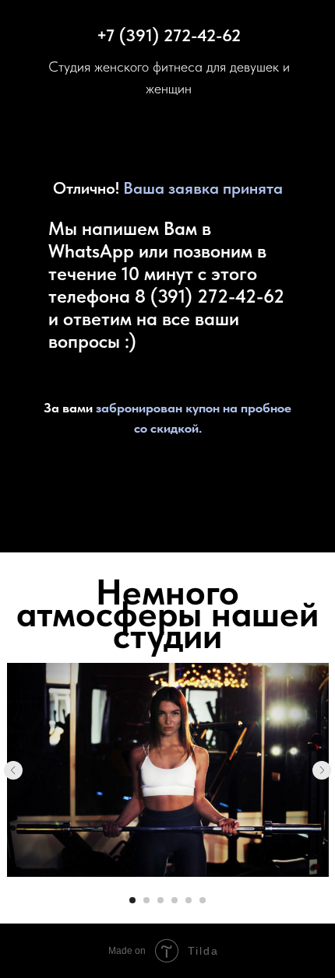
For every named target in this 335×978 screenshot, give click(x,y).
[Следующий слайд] (321, 770)
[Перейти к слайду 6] (202, 900)
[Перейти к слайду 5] (188, 900)
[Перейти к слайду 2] (146, 900)
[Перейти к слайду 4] (174, 900)
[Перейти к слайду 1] (132, 900)
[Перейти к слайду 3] (160, 900)
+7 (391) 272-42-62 (169, 35)
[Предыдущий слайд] (13, 770)
